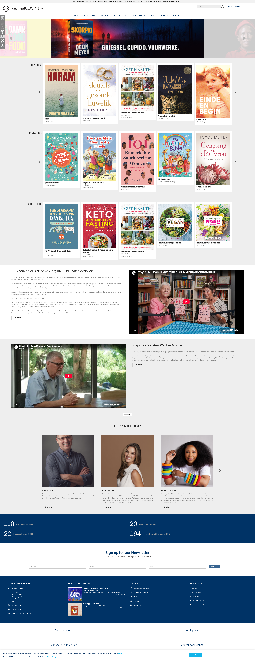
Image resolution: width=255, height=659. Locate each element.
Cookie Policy (112, 653)
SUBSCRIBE (214, 566)
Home (76, 15)
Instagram (137, 605)
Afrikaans (230, 6)
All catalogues (196, 592)
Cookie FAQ (121, 653)
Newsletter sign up (197, 601)
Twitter (136, 597)
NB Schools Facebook (141, 593)
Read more (48, 507)
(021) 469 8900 (16, 609)
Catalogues (164, 15)
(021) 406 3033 (16, 605)
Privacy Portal (62, 657)
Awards (153, 15)
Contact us (175, 15)
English (237, 6)
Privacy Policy (51, 657)
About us (194, 588)
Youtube (137, 601)
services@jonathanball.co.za (21, 613)
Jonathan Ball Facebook (141, 589)
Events (126, 15)
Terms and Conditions (199, 605)
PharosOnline (105, 15)
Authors (117, 15)
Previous (11, 38)
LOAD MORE (127, 414)
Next (244, 38)
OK (196, 654)
